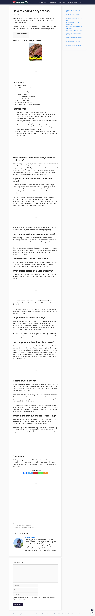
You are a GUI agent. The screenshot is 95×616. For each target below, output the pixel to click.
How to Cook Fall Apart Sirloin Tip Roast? (26, 527)
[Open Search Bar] (80, 2)
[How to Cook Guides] (20, 2)
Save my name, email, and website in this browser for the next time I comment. (34, 599)
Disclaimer (38, 613)
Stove (76, 613)
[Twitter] (30, 473)
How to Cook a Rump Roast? (74, 45)
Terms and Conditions (47, 613)
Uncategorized (22, 524)
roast (16, 524)
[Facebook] (25, 473)
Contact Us (70, 613)
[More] (45, 473)
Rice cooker (81, 613)
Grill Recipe (62, 2)
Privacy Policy (57, 613)
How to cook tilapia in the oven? (23, 525)
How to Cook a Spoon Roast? (74, 30)
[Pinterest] (35, 473)
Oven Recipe (53, 2)
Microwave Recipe (72, 2)
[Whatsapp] (40, 473)
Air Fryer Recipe (43, 2)
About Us (64, 613)
